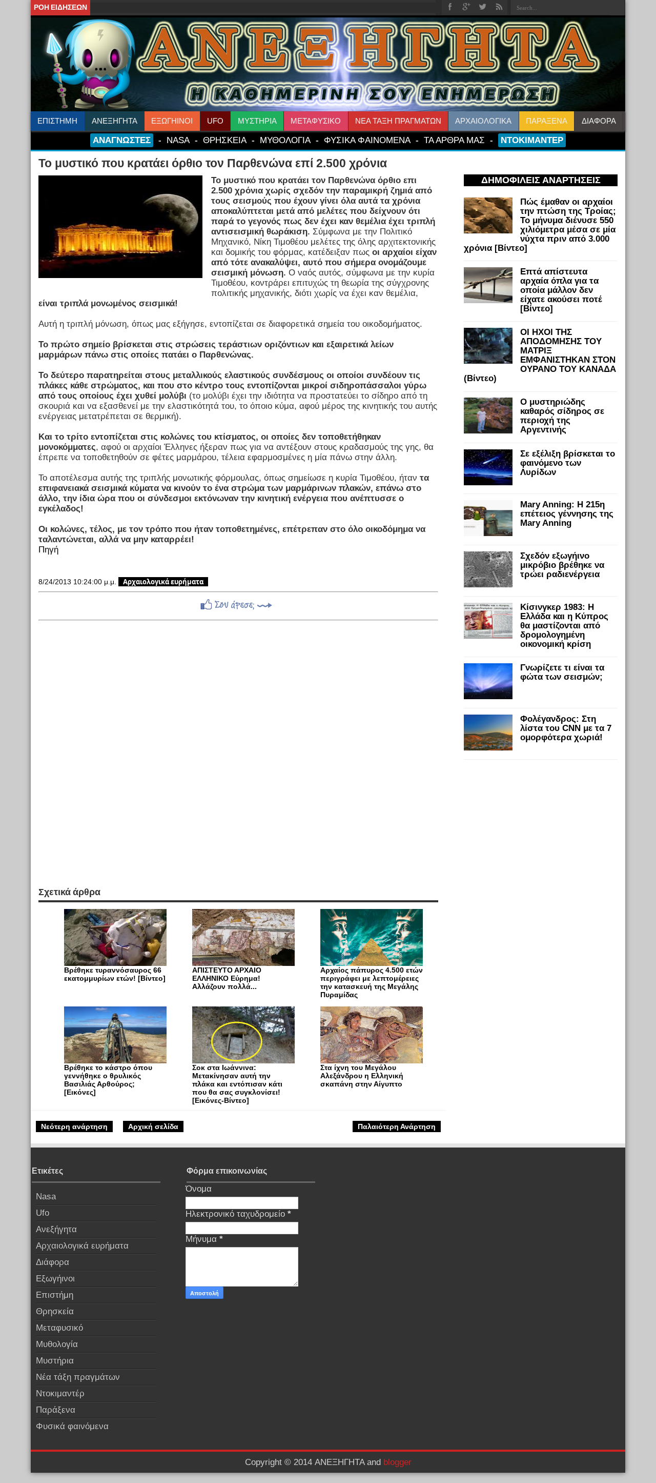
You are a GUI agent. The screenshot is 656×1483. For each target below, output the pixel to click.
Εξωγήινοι (55, 1278)
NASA (178, 140)
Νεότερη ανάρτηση (74, 1126)
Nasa (46, 1196)
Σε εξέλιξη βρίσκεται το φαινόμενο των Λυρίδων (567, 463)
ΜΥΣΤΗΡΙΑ (257, 120)
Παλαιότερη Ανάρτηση (397, 1126)
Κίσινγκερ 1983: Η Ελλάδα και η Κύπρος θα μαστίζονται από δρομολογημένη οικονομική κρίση (564, 625)
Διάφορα (52, 1262)
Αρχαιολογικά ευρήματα (163, 581)
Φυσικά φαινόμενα (72, 1426)
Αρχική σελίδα (153, 1126)
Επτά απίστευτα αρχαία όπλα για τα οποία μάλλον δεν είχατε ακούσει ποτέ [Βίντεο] (561, 290)
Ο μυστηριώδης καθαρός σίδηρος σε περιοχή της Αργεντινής (562, 415)
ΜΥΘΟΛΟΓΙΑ (285, 140)
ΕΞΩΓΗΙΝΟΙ (172, 120)
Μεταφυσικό (59, 1328)
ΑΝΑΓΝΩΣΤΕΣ (122, 140)
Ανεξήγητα (56, 1229)
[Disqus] (238, 753)
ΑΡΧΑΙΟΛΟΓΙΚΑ (483, 120)
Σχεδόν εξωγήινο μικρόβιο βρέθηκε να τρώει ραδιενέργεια (562, 565)
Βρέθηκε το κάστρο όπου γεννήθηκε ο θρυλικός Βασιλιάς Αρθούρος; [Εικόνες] (108, 1079)
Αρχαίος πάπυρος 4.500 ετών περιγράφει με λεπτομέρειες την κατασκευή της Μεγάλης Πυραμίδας (371, 982)
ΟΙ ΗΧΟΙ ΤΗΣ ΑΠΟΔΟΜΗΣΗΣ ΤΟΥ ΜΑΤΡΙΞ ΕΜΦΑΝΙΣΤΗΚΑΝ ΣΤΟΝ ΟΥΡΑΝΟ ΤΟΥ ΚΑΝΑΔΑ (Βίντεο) (540, 355)
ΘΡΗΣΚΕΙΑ (225, 140)
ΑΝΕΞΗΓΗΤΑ (114, 120)
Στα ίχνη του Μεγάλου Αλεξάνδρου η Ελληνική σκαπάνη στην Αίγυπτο (361, 1075)
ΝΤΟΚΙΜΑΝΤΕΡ (532, 140)
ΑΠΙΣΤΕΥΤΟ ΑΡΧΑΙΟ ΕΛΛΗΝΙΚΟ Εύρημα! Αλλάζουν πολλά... (226, 978)
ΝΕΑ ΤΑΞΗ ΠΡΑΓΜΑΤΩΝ (398, 120)
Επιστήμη (54, 1295)
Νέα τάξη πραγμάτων (78, 1377)
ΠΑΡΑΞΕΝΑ (546, 120)
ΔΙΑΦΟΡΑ (599, 120)
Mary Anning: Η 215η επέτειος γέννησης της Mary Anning (566, 514)
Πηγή (48, 550)
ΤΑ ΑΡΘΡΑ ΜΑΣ (454, 140)
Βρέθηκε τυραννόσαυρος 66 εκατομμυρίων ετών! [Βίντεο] (115, 974)
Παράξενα (55, 1410)
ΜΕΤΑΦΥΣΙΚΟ (316, 120)
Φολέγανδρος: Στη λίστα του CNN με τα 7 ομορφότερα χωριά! (565, 728)
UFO (215, 120)
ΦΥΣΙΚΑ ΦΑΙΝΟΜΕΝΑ (367, 140)
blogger (397, 1462)
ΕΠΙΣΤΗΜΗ (57, 120)
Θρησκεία (55, 1311)
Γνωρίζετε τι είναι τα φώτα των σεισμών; (562, 672)
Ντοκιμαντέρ (60, 1393)
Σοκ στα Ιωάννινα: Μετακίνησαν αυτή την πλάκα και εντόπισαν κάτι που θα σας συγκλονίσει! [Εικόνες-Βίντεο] (237, 1083)
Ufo (42, 1213)
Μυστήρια (55, 1361)
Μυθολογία (57, 1344)
